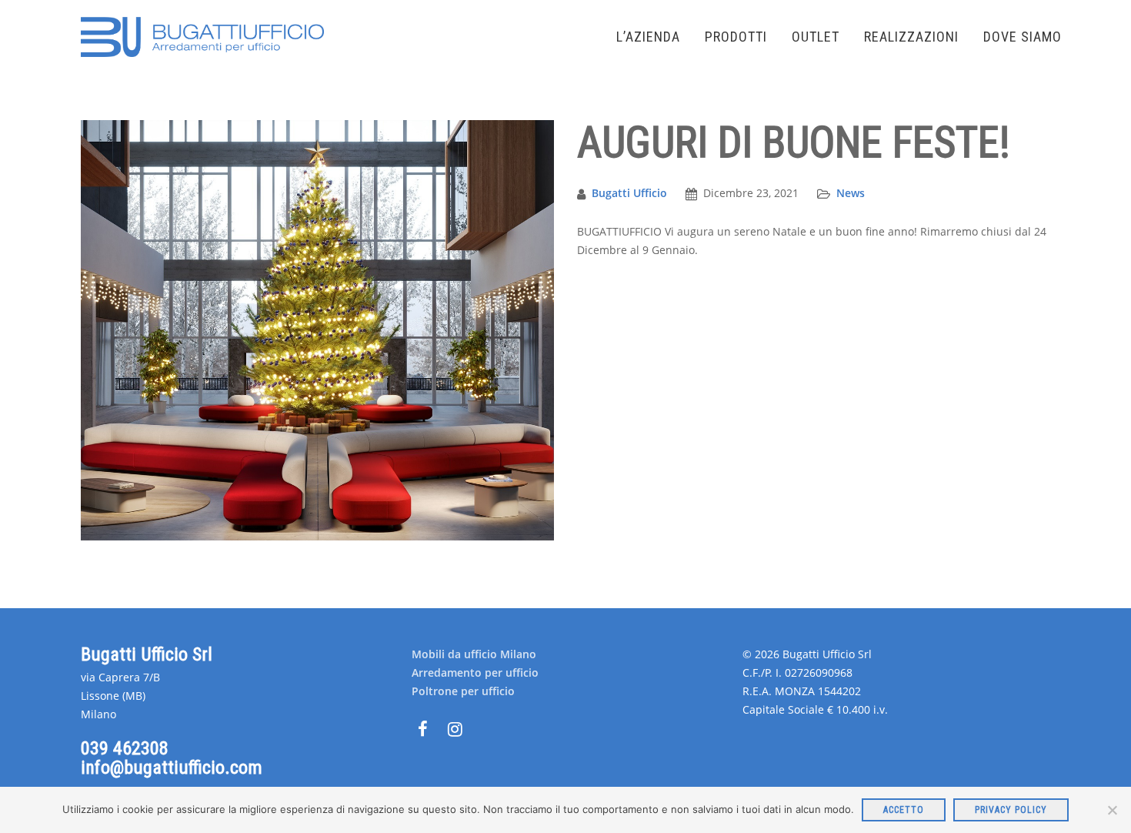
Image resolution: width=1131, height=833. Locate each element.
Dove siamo (1022, 36)
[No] (1111, 810)
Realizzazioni (911, 36)
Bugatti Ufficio (629, 193)
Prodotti (736, 36)
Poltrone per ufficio (463, 691)
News (850, 193)
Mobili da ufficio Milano (474, 654)
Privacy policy (1011, 810)
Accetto (903, 810)
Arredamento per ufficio (475, 672)
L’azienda (648, 36)
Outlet (815, 36)
